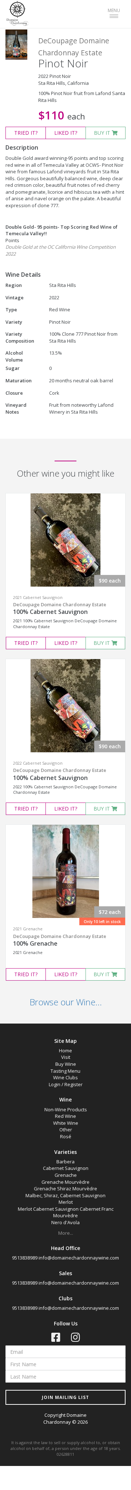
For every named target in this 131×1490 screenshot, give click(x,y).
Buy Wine (65, 1064)
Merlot (66, 1202)
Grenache (66, 1175)
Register (73, 1084)
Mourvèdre (65, 1215)
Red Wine (65, 1116)
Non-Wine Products (65, 1109)
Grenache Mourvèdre (65, 1182)
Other (65, 1129)
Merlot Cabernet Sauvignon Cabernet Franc (66, 1209)
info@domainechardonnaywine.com (79, 1257)
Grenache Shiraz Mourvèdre (65, 1188)
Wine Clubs (65, 1077)
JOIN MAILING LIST (65, 1397)
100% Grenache (59, 940)
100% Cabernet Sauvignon (59, 608)
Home (65, 1050)
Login (54, 1084)
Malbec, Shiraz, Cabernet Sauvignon (65, 1195)
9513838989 (24, 1257)
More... (65, 1233)
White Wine (65, 1123)
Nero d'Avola (65, 1222)
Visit (65, 1057)
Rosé (65, 1136)
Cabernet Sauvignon (65, 1168)
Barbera (65, 1161)
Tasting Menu (65, 1071)
